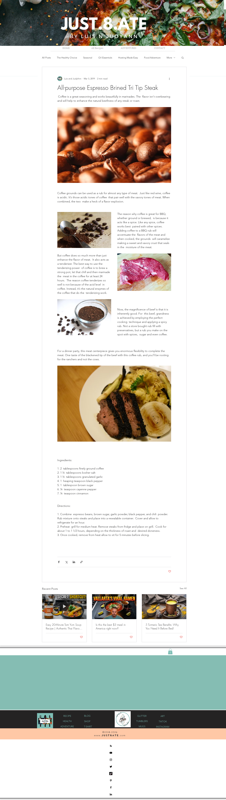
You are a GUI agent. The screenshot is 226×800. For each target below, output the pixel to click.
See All (183, 588)
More (169, 57)
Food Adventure (152, 57)
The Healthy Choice (67, 57)
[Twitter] (110, 766)
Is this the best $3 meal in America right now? (111, 626)
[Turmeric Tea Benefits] (164, 606)
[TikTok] (110, 773)
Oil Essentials (105, 57)
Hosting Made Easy (128, 57)
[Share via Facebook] (58, 562)
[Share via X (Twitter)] (66, 562)
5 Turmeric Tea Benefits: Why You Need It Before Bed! (162, 626)
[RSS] (110, 745)
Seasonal (87, 57)
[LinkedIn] (110, 794)
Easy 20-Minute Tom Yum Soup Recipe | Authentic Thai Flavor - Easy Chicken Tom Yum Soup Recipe (63, 626)
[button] (128, 48)
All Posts (46, 57)
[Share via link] (81, 562)
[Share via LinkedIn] (73, 562)
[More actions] (169, 78)
